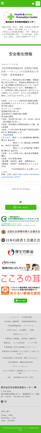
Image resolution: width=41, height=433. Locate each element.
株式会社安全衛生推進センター (17, 428)
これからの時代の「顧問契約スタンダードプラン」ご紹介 (21, 372)
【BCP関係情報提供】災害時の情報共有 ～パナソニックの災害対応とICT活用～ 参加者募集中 (20, 71)
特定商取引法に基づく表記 (23, 377)
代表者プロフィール (20, 334)
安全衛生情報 (27, 317)
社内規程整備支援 (14, 326)
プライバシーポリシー (20, 366)
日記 (9, 377)
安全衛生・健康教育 (11, 321)
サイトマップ (28, 326)
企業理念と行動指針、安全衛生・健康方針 (20, 338)
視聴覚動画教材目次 (29, 321)
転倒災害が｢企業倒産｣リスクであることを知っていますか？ (21, 352)
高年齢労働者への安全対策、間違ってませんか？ (21, 358)
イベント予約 (32, 343)
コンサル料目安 (19, 343)
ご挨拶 (31, 330)
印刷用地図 (8, 135)
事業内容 (7, 343)
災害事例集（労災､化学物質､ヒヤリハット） (20, 347)
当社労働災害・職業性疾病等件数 (20, 362)
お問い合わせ (12, 330)
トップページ (14, 317)
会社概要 (23, 330)
